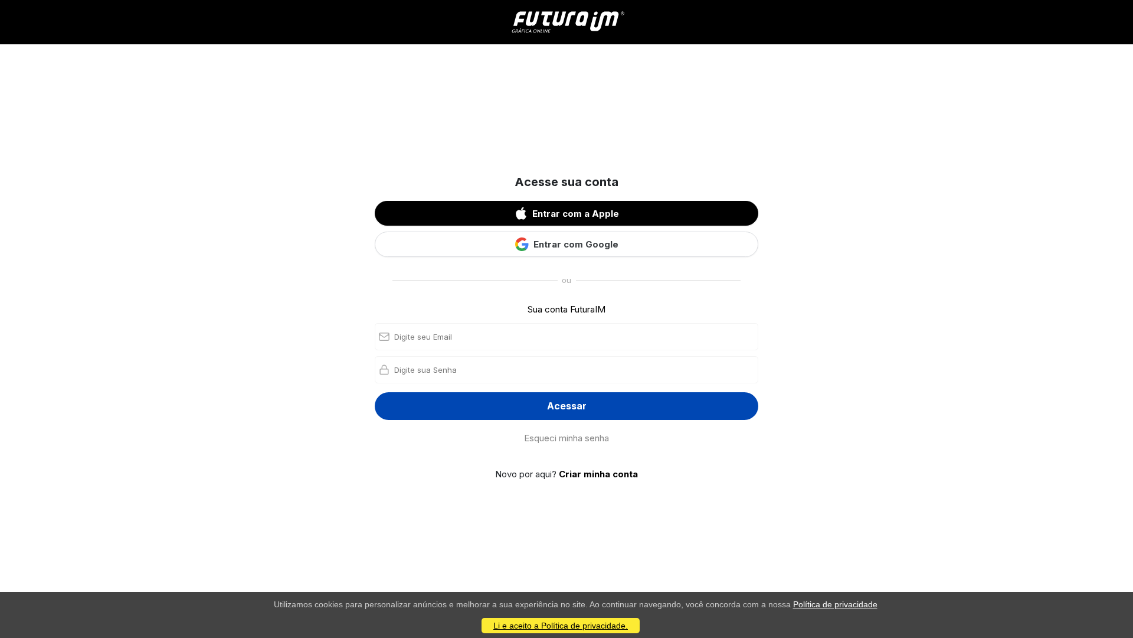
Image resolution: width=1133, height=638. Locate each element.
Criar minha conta (598, 474)
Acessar (567, 406)
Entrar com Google (575, 244)
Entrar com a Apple (575, 213)
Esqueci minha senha (566, 438)
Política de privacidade (835, 604)
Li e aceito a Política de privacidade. (560, 625)
